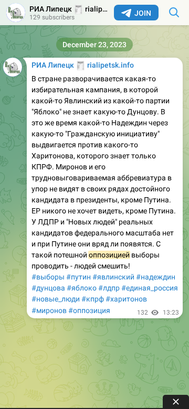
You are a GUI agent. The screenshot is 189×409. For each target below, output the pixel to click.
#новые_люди (56, 299)
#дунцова (48, 288)
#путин (78, 277)
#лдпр (109, 288)
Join (142, 13)
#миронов (49, 310)
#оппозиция (89, 310)
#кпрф (92, 299)
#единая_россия (149, 288)
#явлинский (113, 277)
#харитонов (126, 299)
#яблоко (82, 288)
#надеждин (155, 277)
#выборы (48, 277)
